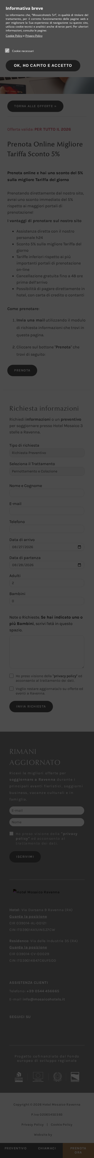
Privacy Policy (33, 36)
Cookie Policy (14, 36)
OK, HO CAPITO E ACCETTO (43, 65)
